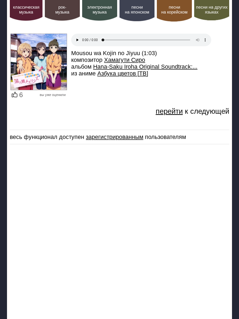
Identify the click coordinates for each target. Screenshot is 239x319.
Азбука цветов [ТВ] (122, 73)
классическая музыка (26, 9)
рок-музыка (62, 9)
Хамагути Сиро (124, 60)
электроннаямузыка (99, 9)
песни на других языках (212, 9)
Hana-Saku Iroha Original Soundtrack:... (145, 66)
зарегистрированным (114, 137)
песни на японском (137, 9)
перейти (169, 111)
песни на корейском (174, 9)
